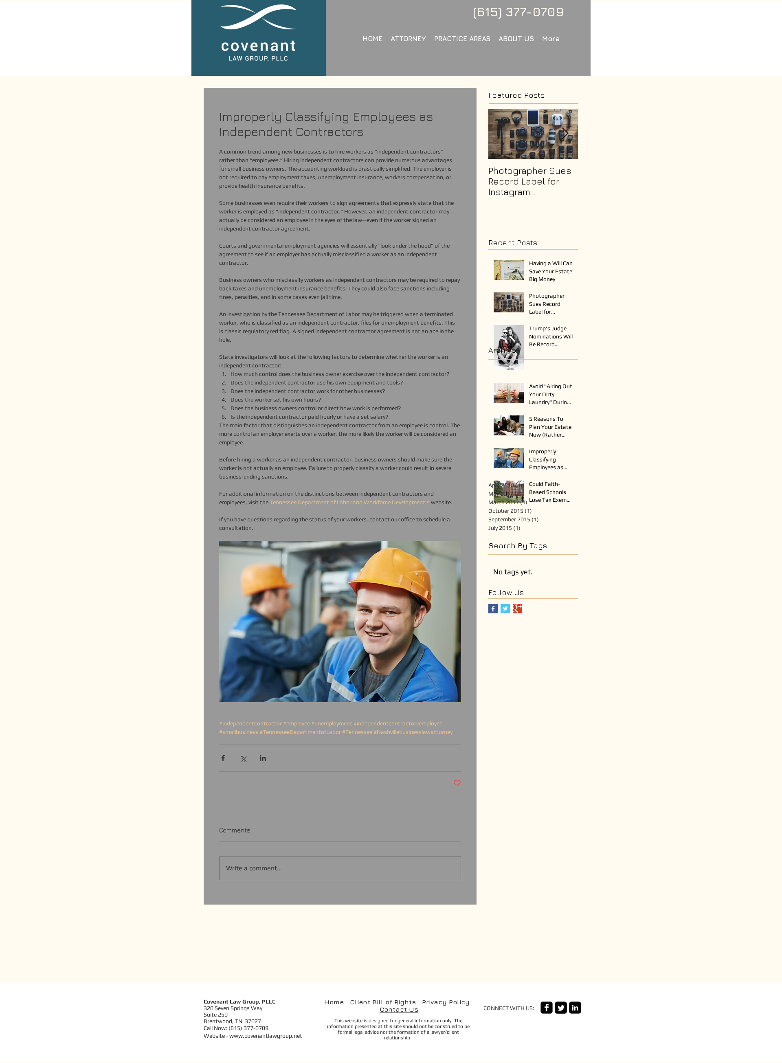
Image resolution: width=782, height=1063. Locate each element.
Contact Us (399, 1009)
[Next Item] (565, 133)
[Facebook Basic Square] (493, 608)
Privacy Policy (446, 1002)
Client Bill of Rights (383, 1002)
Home (335, 1002)
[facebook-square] (546, 1008)
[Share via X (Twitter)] (243, 758)
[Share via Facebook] (223, 758)
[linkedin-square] (575, 1008)
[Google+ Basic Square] (517, 608)
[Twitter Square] (561, 1008)
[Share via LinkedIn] (263, 758)
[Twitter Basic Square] (505, 608)
